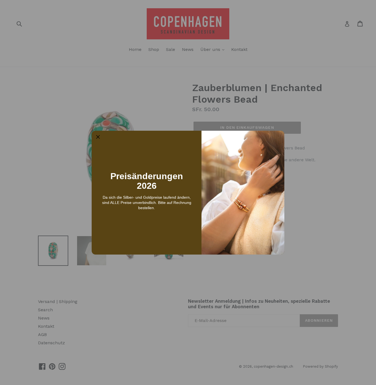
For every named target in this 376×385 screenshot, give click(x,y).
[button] (98, 137)
